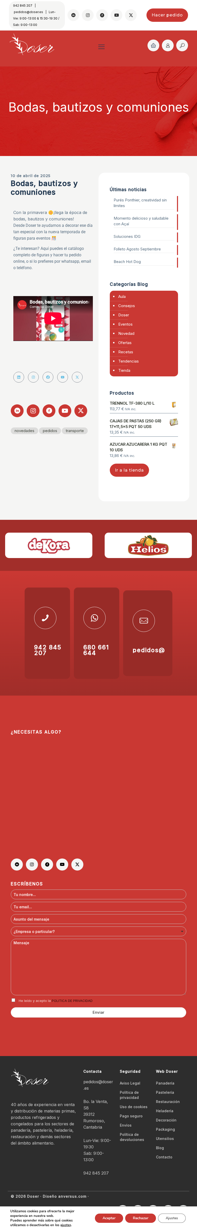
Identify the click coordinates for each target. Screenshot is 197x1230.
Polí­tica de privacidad (129, 1095)
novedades (24, 430)
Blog (160, 1148)
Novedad (126, 333)
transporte (75, 430)
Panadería (165, 1083)
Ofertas (125, 342)
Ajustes (172, 1218)
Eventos (125, 324)
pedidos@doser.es (28, 12)
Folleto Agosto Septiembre (137, 249)
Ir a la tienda (129, 470)
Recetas (125, 351)
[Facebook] (48, 377)
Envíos (126, 1125)
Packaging (165, 1129)
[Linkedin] (18, 377)
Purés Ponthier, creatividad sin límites (140, 203)
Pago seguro (131, 1116)
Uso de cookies (133, 1107)
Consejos (126, 305)
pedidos (50, 430)
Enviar (98, 1012)
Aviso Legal (130, 1083)
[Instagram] (33, 377)
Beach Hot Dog (127, 261)
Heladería (164, 1111)
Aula (122, 296)
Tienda (124, 370)
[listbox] (98, 931)
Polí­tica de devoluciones (132, 1137)
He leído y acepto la (56, 1001)
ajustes (65, 1225)
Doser (123, 315)
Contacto (164, 1157)
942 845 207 (22, 5)
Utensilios (165, 1138)
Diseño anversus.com (64, 1196)
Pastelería (165, 1092)
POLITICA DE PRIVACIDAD (72, 1001)
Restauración (168, 1101)
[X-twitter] (77, 377)
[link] (48, 545)
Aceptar (109, 1218)
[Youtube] (62, 377)
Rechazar (140, 1218)
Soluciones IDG (127, 236)
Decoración (166, 1120)
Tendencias (128, 361)
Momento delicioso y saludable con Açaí (141, 221)
